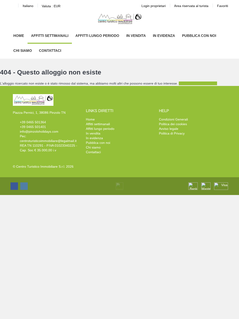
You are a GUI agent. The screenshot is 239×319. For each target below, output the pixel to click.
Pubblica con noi (199, 36)
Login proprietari (153, 6)
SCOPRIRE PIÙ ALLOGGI (198, 83)
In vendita (136, 36)
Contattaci (50, 51)
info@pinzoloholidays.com (39, 131)
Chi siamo (22, 51)
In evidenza (164, 36)
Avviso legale (168, 129)
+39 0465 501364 (33, 122)
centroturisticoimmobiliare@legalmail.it (48, 141)
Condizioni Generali (173, 119)
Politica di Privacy (172, 133)
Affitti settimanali (49, 36)
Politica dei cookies (173, 124)
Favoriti (222, 6)
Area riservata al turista (191, 6)
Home (18, 36)
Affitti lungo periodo (97, 36)
